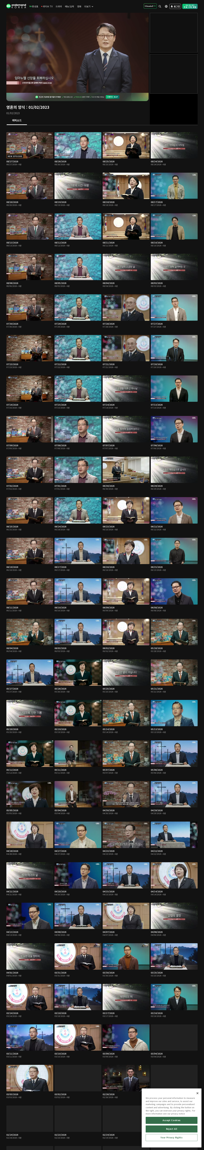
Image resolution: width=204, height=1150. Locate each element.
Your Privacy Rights (171, 1137)
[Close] (197, 1093)
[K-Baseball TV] (150, 6)
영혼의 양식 (15, 107)
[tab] (17, 120)
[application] (77, 53)
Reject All (171, 1128)
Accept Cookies (172, 1120)
